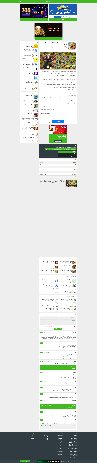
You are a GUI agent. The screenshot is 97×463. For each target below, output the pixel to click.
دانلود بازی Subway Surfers (72, 448)
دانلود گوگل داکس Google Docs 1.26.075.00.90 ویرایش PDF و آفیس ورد (27, 50)
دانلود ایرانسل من (59, 451)
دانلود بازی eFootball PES (73, 445)
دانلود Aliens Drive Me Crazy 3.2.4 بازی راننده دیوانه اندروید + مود (48, 309)
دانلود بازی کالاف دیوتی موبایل (72, 447)
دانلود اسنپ (60, 442)
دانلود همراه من (60, 452)
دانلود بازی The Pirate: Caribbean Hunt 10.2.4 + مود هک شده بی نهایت (48, 300)
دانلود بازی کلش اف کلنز (73, 454)
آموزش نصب (72, 153)
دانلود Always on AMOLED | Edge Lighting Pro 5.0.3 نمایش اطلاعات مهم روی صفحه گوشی (47, 290)
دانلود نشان (60, 444)
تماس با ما (32, 438)
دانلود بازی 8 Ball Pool (73, 450)
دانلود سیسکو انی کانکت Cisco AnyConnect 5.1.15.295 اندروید (29, 55)
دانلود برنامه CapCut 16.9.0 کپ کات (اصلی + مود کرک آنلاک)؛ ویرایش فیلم (28, 68)
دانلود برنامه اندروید (59, 435)
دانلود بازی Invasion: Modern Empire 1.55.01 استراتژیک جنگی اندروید (48, 262)
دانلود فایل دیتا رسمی (70, 151)
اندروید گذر (48, 1)
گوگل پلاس (45, 439)
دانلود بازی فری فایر (74, 438)
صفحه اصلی (32, 435)
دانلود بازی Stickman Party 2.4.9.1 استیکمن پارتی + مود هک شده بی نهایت (66, 304)
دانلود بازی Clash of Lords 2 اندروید (69, 118)
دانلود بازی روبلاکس (74, 441)
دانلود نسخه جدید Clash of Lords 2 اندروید (60, 118)
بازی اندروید (51, 49)
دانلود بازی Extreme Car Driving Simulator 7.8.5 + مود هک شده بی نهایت (28, 133)
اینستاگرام (45, 435)
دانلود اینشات (60, 445)
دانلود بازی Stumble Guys (73, 442)
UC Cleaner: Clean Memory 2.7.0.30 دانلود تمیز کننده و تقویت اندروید (65, 290)
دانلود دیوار (60, 441)
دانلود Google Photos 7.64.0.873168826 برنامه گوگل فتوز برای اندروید (27, 82)
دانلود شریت (60, 450)
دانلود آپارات (60, 457)
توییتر (46, 438)
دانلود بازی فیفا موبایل (73, 457)
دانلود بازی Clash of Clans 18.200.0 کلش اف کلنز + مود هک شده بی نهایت (65, 262)
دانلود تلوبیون (60, 454)
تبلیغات (33, 436)
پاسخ (41, 332)
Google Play (72, 156)
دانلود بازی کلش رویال (73, 455)
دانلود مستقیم (57, 141)
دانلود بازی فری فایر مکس (73, 444)
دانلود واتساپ (60, 438)
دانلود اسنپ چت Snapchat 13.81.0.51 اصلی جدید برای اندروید (28, 59)
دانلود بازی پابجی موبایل (73, 436)
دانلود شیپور (60, 455)
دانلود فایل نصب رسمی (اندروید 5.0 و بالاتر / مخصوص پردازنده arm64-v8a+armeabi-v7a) (60, 149)
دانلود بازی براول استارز (73, 452)
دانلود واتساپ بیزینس (59, 447)
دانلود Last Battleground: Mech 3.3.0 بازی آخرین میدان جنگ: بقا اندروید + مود (65, 300)
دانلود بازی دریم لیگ (74, 439)
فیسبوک (46, 436)
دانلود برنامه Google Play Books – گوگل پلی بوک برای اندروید (27, 77)
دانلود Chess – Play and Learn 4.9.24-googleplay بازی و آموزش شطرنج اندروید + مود (27, 139)
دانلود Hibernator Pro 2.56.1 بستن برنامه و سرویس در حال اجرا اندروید (28, 64)
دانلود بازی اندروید (74, 435)
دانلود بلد (61, 448)
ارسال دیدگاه (57, 328)
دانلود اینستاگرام (60, 439)
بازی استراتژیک (46, 49)
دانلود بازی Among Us (73, 451)
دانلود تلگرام (60, 436)
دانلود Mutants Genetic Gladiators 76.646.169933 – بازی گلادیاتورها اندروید (48, 304)
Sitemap (32, 439)
